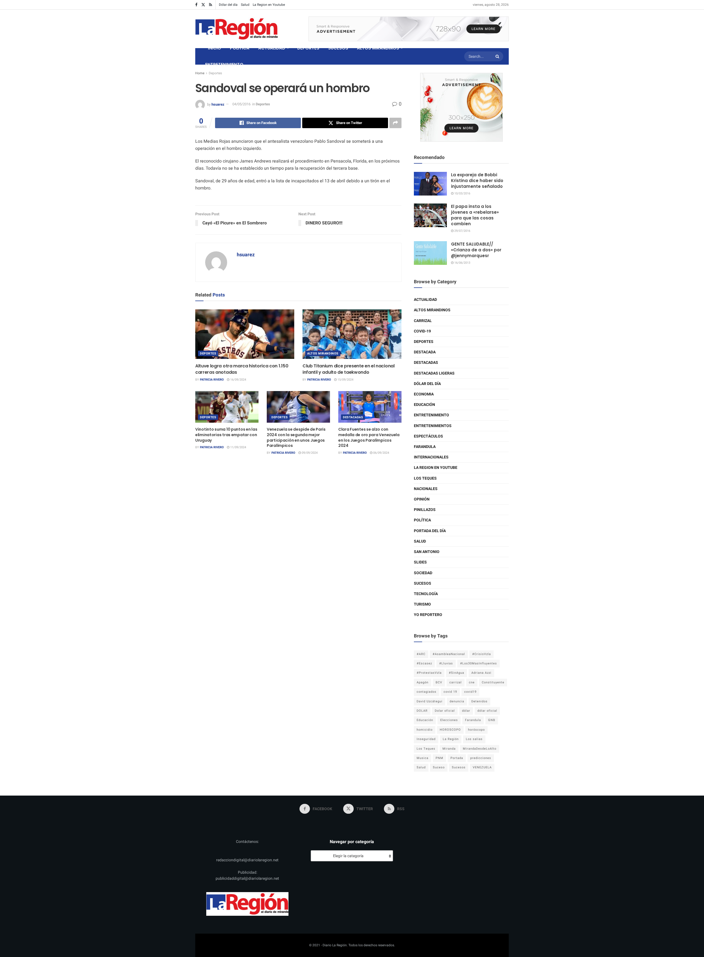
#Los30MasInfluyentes (478, 663)
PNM (439, 758)
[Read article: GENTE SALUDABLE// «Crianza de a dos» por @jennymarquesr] (430, 253)
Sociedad (423, 573)
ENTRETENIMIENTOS (433, 426)
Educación (424, 405)
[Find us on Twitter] (203, 5)
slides (420, 562)
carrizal (455, 682)
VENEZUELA (482, 767)
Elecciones (449, 720)
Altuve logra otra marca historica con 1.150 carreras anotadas (241, 369)
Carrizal (423, 321)
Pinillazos (425, 510)
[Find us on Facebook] (196, 5)
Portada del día (430, 531)
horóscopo (476, 729)
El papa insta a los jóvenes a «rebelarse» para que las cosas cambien (475, 215)
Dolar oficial (445, 710)
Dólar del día (228, 4)
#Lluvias (446, 663)
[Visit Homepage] (236, 29)
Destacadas (353, 417)
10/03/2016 (461, 193)
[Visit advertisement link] (409, 28)
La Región (451, 739)
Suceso (439, 767)
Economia (424, 394)
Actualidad (425, 299)
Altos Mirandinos (323, 353)
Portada (456, 758)
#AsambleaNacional (449, 654)
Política (422, 520)
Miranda (449, 748)
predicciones (480, 758)
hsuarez (217, 104)
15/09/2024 (345, 379)
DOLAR (422, 710)
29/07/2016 (461, 231)
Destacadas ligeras (434, 373)
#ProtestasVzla (429, 672)
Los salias (474, 739)
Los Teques (425, 478)
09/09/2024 (309, 452)
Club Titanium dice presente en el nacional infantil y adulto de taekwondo (348, 369)
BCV (439, 682)
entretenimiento (431, 415)
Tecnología (426, 594)
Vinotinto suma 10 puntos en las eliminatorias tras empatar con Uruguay (226, 435)
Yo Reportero (428, 615)
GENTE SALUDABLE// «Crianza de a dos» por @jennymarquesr (476, 249)
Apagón (422, 682)
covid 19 (450, 691)
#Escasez (424, 663)
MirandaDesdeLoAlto (479, 748)
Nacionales (426, 489)
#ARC (421, 654)
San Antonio (426, 552)
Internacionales (431, 457)
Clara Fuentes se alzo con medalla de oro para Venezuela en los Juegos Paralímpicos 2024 (369, 437)
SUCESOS (338, 48)
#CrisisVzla (481, 654)
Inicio (214, 48)
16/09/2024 (237, 379)
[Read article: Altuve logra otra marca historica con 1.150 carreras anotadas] (244, 334)
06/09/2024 (380, 452)
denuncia (457, 701)
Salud (245, 4)
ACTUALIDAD (271, 48)
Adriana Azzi (481, 672)
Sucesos (422, 583)
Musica (422, 758)
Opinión (422, 499)
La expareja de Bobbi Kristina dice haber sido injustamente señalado (477, 180)
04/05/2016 (241, 104)
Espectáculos (428, 436)
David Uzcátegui (429, 701)
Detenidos (479, 701)
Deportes (215, 73)
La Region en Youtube (269, 4)
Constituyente (493, 682)
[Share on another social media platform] (395, 123)
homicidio (425, 729)
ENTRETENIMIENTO (224, 64)
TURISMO (422, 604)
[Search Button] (498, 56)
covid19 (470, 691)
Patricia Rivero (212, 379)
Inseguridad (426, 739)
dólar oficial (487, 710)
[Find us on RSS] (210, 5)
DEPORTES (308, 48)
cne (472, 682)
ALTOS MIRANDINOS (378, 48)
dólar (466, 710)
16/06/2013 (461, 262)
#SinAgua (456, 672)
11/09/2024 (237, 447)
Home (199, 73)
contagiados (426, 691)
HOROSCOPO (450, 729)
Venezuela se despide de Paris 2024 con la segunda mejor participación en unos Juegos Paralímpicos (296, 437)
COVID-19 (422, 331)
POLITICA (239, 48)
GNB (491, 720)
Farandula (425, 447)
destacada (425, 352)
